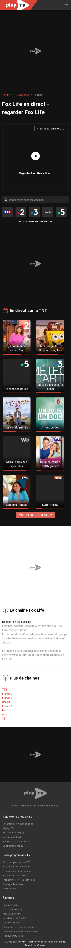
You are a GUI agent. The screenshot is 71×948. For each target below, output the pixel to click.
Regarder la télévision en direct (18, 824)
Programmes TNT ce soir (15, 875)
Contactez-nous (11, 905)
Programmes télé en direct (16, 866)
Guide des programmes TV (16, 862)
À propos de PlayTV (12, 909)
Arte (4, 714)
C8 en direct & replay (13, 846)
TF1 (4, 689)
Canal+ (6, 702)
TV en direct (22, 94)
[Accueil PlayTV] (35, 794)
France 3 (7, 698)
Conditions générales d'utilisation (20, 931)
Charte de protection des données (19, 927)
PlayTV (6, 94)
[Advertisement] (35, 51)
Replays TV (8, 828)
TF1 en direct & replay (13, 832)
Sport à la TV (9, 888)
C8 (3, 718)
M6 (4, 710)
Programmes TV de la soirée (17, 871)
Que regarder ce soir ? (13, 884)
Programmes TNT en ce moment (19, 880)
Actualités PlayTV (12, 914)
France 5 (7, 706)
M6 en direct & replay (13, 837)
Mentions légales (11, 922)
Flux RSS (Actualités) (13, 936)
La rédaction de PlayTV (14, 918)
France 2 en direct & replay (16, 841)
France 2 (7, 693)
